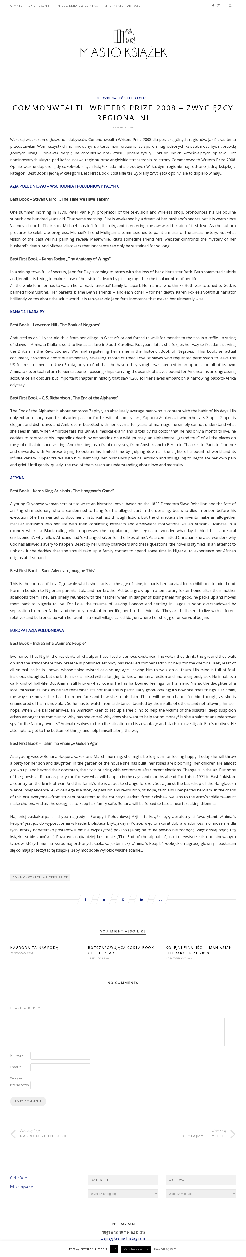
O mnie (16, 5)
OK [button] (114, 1249)
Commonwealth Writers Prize (40, 877)
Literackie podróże (122, 5)
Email (15, 1067)
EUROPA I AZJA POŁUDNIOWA (37, 630)
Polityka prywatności (22, 1186)
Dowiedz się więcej (165, 1248)
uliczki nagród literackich (123, 98)
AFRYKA (17, 477)
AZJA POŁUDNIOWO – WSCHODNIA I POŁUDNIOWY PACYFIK (64, 186)
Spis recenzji (40, 5)
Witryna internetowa (19, 1081)
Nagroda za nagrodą (34, 947)
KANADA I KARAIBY (27, 311)
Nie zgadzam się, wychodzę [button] (136, 1249)
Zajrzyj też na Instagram (123, 1238)
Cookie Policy (18, 1177)
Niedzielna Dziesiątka (78, 5)
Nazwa (17, 1055)
